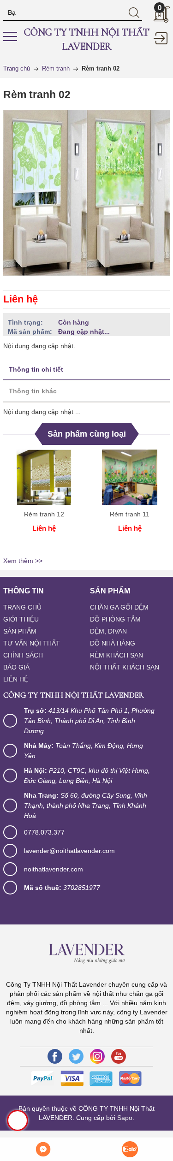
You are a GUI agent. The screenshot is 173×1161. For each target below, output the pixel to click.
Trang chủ (22, 607)
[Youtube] (118, 1056)
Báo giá (16, 667)
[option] (43, 501)
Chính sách (23, 655)
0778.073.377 (44, 832)
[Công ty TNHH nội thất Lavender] (86, 952)
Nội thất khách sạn (124, 667)
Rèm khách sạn (116, 655)
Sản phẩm (19, 631)
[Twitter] (76, 1056)
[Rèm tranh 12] (43, 477)
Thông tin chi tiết (36, 369)
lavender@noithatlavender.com (69, 850)
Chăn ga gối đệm (119, 607)
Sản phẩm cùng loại (87, 433)
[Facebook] (55, 1056)
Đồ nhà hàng (112, 643)
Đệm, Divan (108, 631)
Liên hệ (15, 679)
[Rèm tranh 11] (129, 477)
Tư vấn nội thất (31, 643)
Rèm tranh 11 (129, 514)
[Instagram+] (97, 1056)
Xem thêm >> (22, 560)
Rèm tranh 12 (44, 514)
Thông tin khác (33, 391)
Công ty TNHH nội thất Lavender (86, 39)
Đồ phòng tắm (115, 619)
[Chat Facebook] (43, 1149)
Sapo (124, 1117)
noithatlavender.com (53, 869)
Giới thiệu (21, 619)
